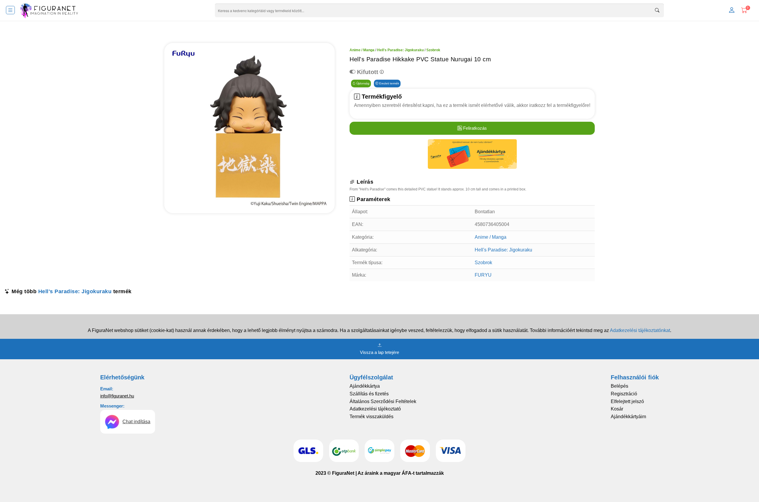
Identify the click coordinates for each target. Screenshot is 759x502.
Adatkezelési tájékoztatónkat (640, 330)
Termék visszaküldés (371, 416)
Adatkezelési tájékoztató (375, 408)
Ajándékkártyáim (628, 416)
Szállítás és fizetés (369, 393)
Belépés (619, 386)
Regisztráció (624, 393)
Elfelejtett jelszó (627, 401)
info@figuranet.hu (117, 395)
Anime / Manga (362, 50)
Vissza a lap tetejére (379, 352)
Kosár (617, 408)
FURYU (483, 275)
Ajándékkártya (365, 386)
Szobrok (433, 50)
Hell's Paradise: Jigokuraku (400, 50)
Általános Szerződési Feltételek (383, 401)
